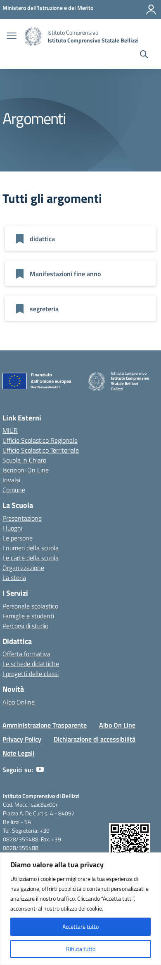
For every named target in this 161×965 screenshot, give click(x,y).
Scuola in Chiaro (24, 460)
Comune (13, 490)
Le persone (17, 538)
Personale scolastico (30, 606)
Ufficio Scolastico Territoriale (40, 450)
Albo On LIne (117, 725)
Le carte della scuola (30, 558)
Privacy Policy (21, 739)
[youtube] (40, 769)
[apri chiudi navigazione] (12, 37)
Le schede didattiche (30, 664)
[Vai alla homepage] (33, 36)
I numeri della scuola (30, 548)
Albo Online (18, 702)
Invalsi (11, 480)
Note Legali (18, 753)
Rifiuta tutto (80, 948)
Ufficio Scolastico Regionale (40, 440)
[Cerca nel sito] (143, 55)
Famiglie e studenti (28, 616)
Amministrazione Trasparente (44, 725)
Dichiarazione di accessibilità (94, 739)
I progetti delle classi (30, 674)
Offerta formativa (26, 654)
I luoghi (12, 528)
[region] (80, 908)
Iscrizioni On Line (25, 470)
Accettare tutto (80, 926)
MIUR (10, 430)
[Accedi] (151, 9)
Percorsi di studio (25, 626)
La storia (14, 577)
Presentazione (22, 518)
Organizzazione (23, 568)
